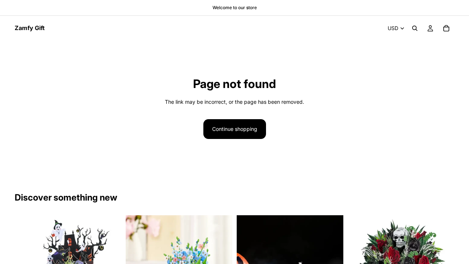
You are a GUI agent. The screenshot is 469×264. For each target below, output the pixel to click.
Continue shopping (234, 129)
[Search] (415, 28)
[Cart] (446, 28)
